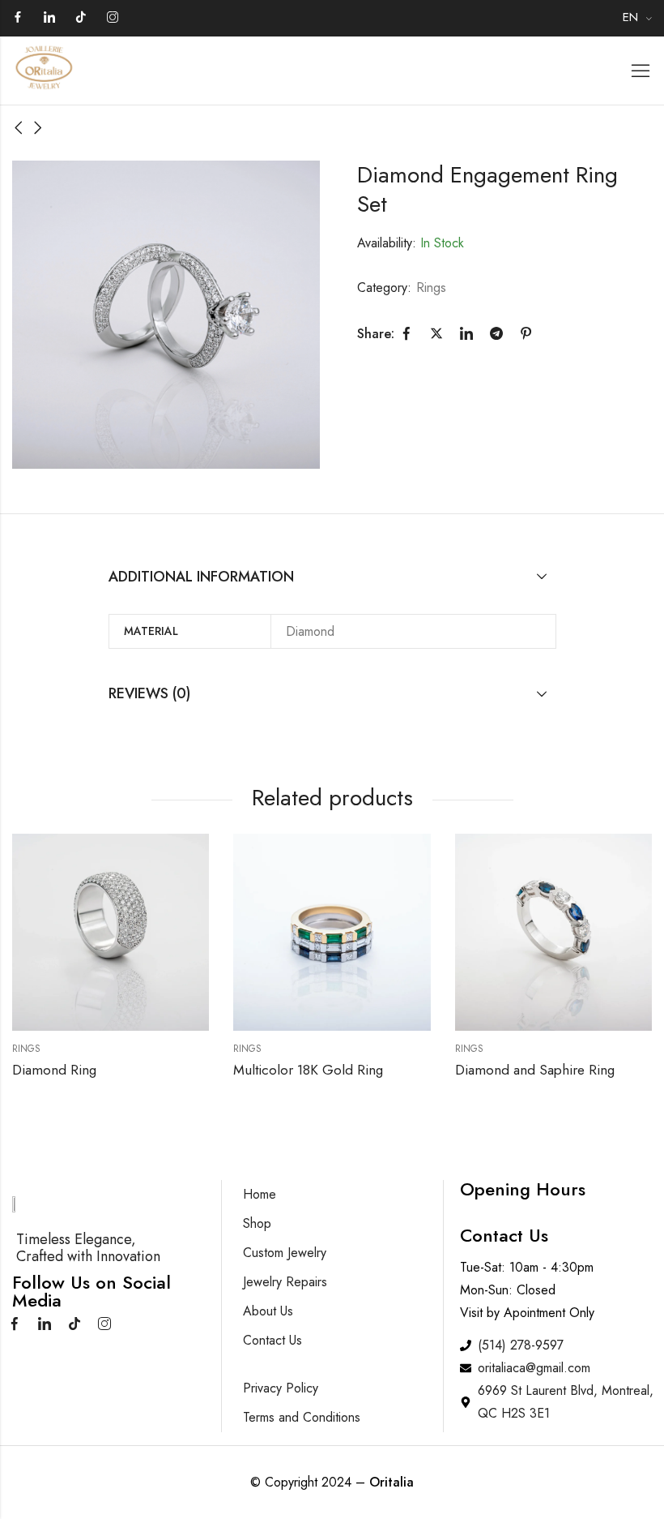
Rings (431, 287)
